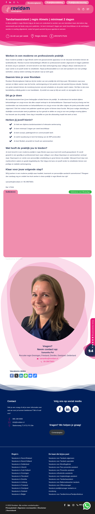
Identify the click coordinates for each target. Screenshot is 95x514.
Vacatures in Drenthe (19, 479)
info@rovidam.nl (18, 422)
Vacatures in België (19, 494)
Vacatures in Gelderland (20, 464)
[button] (88, 9)
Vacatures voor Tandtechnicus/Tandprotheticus (66, 494)
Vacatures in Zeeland (19, 491)
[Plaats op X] (16, 376)
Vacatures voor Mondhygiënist (60, 464)
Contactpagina (57, 432)
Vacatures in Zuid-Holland (21, 470)
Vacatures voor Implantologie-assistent (63, 476)
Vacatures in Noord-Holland (22, 461)
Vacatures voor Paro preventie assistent (63, 467)
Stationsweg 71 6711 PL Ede (23, 425)
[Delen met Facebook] (12, 376)
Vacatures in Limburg (19, 482)
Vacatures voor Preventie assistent (61, 470)
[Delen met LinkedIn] (21, 376)
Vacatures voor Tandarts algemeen (61, 458)
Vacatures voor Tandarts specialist (61, 461)
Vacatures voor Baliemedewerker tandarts (64, 482)
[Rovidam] (89, 358)
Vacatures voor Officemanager (60, 485)
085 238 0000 (18, 419)
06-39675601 (48, 361)
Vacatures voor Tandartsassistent (61, 479)
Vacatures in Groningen (20, 473)
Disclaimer (42, 508)
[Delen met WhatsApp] (26, 376)
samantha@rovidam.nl (48, 358)
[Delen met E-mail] (30, 376)
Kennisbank (11, 510)
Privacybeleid (11, 508)
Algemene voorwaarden (27, 508)
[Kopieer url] (35, 376)
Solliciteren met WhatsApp (80, 192)
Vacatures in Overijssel (20, 488)
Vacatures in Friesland (20, 485)
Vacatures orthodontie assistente (61, 473)
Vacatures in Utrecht (19, 467)
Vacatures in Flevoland (20, 476)
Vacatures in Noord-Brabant (22, 458)
